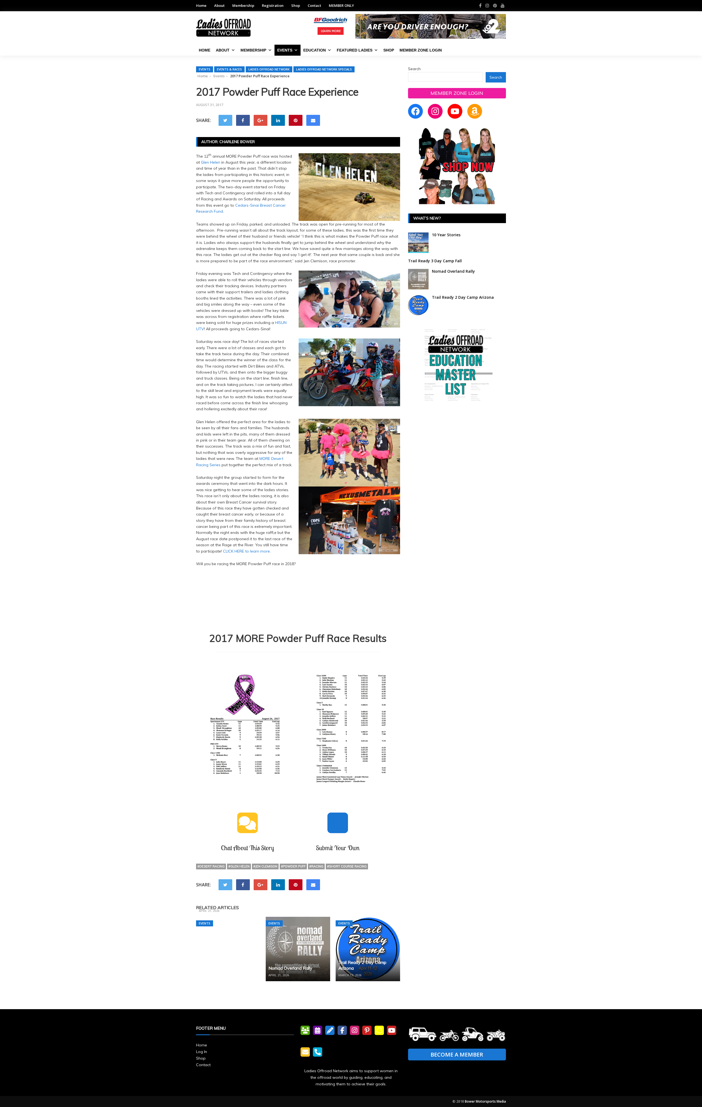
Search (414, 68)
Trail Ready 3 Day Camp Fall (226, 903)
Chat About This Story (247, 848)
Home (201, 5)
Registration (273, 5)
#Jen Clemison (265, 866)
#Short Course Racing (347, 866)
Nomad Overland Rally (290, 968)
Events (284, 50)
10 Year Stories (446, 234)
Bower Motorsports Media (485, 1101)
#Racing (316, 866)
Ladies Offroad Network (269, 69)
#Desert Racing (211, 866)
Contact (314, 5)
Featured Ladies (354, 50)
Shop (295, 5)
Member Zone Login (421, 50)
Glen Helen (210, 162)
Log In (201, 1051)
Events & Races (229, 69)
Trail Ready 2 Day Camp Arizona (463, 297)
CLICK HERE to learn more (246, 551)
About (219, 5)
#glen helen (239, 866)
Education (314, 50)
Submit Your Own (338, 848)
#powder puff (293, 866)
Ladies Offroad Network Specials (324, 69)
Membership (243, 5)
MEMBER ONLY (341, 5)
